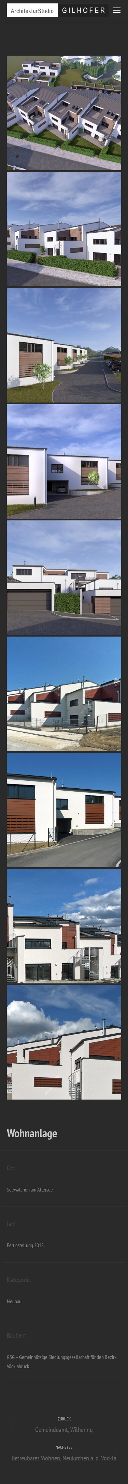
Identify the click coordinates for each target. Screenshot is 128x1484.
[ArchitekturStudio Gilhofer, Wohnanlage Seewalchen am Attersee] (64, 113)
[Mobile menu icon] (116, 10)
